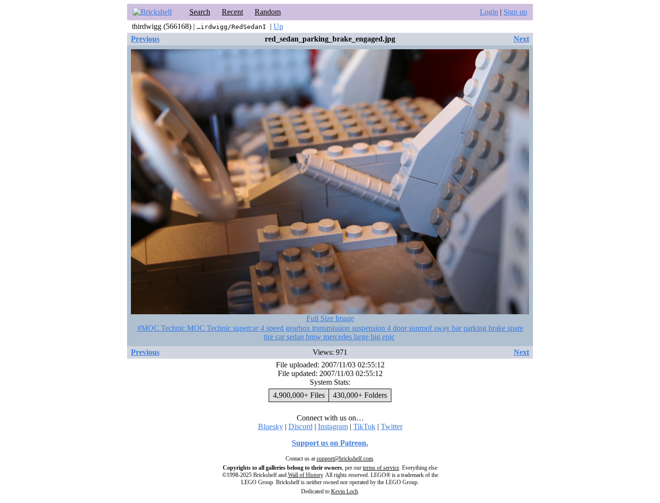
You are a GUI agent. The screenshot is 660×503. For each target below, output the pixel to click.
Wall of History (305, 475)
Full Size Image (330, 318)
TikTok (364, 426)
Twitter (391, 426)
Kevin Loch (344, 491)
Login (489, 12)
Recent (232, 12)
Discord (300, 426)
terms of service (381, 467)
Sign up (515, 12)
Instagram (333, 426)
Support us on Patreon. (330, 443)
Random (268, 12)
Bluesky (270, 426)
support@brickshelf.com (344, 458)
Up (278, 26)
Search (199, 12)
